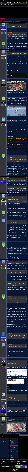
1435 (11, 21)
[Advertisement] (14, 12)
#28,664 (26, 79)
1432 (5, 21)
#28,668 (26, 177)
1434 (9, 21)
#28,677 (26, 358)
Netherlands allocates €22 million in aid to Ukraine (16, 148)
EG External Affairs (13, 457)
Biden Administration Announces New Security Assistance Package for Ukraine (17, 138)
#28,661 (26, 23)
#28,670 (26, 211)
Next (18, 21)
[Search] (25, 1)
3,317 (5, 401)
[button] (1, 0)
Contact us (12, 461)
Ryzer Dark (3, 461)
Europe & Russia (12, 441)
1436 (13, 21)
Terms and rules (16, 461)
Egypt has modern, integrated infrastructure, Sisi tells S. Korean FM (14, 455)
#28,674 (26, 294)
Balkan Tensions (13, 440)
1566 (16, 21)
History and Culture (13, 450)
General (12, 452)
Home (25, 461)
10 (4, 185)
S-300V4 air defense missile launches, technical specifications (20, 2)
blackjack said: (9, 196)
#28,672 (26, 242)
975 (5, 185)
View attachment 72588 (10, 397)
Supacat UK (10, 2)
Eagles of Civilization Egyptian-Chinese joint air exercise (14, 447)
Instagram (2, 441)
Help (23, 461)
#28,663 (26, 50)
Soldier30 (3, 100)
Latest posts (11, 438)
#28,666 (26, 117)
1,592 (5, 424)
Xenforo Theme (14, 470)
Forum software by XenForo (14, 469)
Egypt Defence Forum (13, 449)
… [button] (4, 21)
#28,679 (26, 405)
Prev (1, 21)
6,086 (5, 86)
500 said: (8, 360)
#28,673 (26, 260)
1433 (7, 21)
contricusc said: (9, 155)
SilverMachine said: (10, 32)
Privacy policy (20, 461)
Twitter (2, 440)
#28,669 (26, 194)
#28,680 (26, 417)
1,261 (5, 225)
